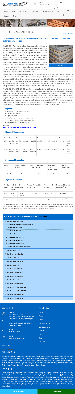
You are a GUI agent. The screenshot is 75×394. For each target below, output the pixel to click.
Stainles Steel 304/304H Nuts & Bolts (17, 237)
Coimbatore (55, 373)
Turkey (41, 373)
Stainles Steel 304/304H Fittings (16, 234)
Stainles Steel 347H (13, 265)
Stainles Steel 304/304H (15, 221)
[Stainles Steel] (61, 54)
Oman (36, 373)
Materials (70, 33)
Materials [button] (35, 11)
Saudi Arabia (30, 373)
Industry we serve (44, 327)
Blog (58, 11)
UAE (45, 373)
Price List (42, 342)
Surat (16, 379)
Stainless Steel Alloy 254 (15, 283)
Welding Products (44, 323)
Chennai (19, 384)
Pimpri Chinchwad (20, 373)
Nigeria (49, 373)
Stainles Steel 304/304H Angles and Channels (19, 246)
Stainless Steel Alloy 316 (15, 254)
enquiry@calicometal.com (60, 8)
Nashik (50, 384)
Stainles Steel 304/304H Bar (15, 227)
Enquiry (15, 16)
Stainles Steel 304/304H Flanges (16, 243)
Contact (6, 16)
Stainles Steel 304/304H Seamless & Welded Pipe (20, 224)
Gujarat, (4, 386)
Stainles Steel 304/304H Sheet (15, 231)
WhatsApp (57, 392)
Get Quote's (61, 65)
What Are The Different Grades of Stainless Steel (19, 128)
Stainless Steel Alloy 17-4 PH (16, 291)
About (14, 11)
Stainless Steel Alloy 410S (15, 272)
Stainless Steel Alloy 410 (15, 269)
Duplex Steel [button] (23, 11)
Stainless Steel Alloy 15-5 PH (16, 287)
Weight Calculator (48, 11)
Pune (41, 375)
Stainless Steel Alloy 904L (15, 294)
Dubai (28, 361)
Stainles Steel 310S (13, 250)
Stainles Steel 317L (13, 258)
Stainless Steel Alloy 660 (15, 298)
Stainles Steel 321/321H (15, 261)
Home (6, 11)
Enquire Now (20, 392)
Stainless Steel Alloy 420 (15, 276)
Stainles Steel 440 (13, 280)
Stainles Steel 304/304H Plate (15, 240)
